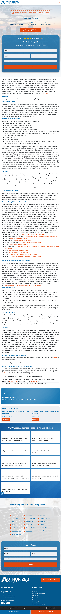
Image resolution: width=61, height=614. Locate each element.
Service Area (35, 595)
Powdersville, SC (30, 527)
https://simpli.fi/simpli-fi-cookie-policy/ (20, 244)
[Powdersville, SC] (24, 528)
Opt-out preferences (37, 602)
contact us (45, 93)
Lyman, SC (29, 524)
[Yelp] (9, 603)
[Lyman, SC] (24, 525)
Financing (35, 600)
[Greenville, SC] (24, 521)
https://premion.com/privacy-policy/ (19, 238)
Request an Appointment (50, 579)
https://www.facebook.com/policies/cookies (30, 242)
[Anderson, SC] (10, 515)
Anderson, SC (15, 515)
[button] (57, 2)
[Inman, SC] (10, 525)
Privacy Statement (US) (38, 604)
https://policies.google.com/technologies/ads (33, 234)
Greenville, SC (30, 521)
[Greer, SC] (39, 521)
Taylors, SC (29, 531)
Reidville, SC (43, 527)
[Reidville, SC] (39, 528)
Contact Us (55, 357)
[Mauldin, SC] (39, 525)
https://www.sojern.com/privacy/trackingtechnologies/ (23, 254)
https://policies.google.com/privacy (24, 240)
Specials (34, 591)
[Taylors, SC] (24, 531)
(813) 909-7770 (13, 381)
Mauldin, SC (43, 524)
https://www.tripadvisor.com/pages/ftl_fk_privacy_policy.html (27, 256)
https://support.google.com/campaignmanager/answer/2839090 (42, 236)
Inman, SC (15, 524)
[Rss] (7, 603)
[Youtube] (4, 603)
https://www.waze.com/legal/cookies (18, 250)
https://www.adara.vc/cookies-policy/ (18, 252)
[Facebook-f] (2, 603)
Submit (30, 67)
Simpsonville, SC (16, 531)
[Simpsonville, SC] (10, 531)
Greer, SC (42, 521)
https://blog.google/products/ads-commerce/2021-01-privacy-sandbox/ (23, 285)
